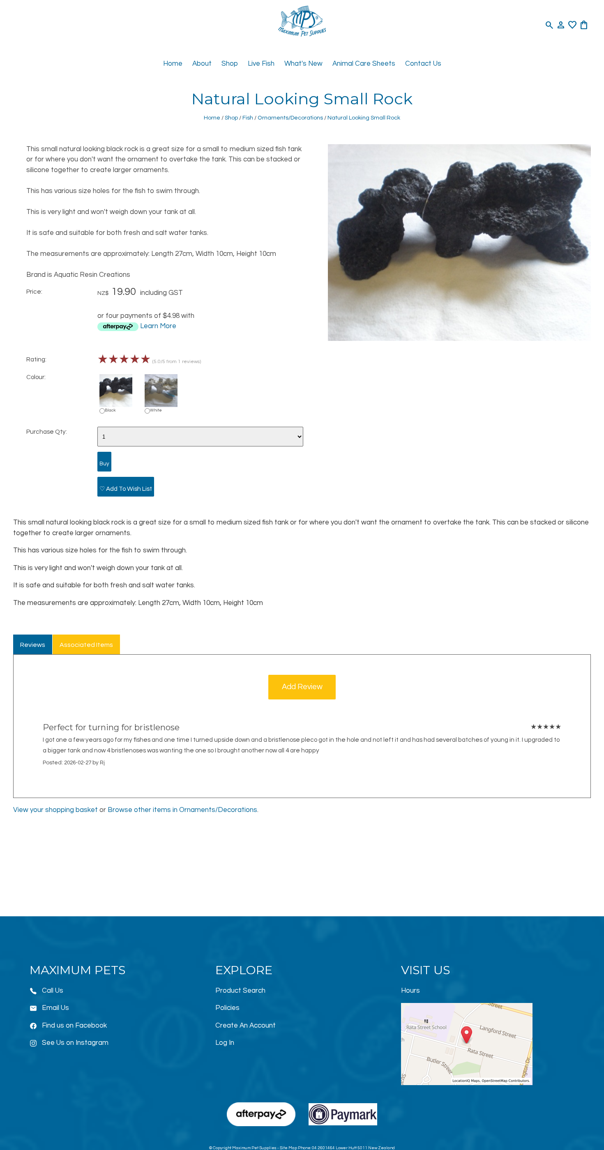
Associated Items (86, 645)
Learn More (158, 326)
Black (110, 410)
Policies (227, 1008)
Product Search (240, 990)
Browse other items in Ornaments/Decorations (182, 810)
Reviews (32, 645)
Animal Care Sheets (363, 63)
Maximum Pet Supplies (254, 1148)
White (156, 410)
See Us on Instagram (75, 1042)
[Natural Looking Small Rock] (459, 339)
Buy (104, 464)
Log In (224, 1042)
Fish (247, 118)
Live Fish (261, 63)
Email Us (55, 1008)
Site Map (288, 1148)
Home (172, 63)
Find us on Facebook (74, 1025)
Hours (410, 990)
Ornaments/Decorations (290, 118)
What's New (303, 63)
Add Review (302, 687)
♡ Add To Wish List (125, 488)
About (202, 63)
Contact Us (423, 63)
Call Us (52, 990)
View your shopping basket (55, 810)
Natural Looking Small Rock (363, 118)
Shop (229, 63)
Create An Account (245, 1025)
